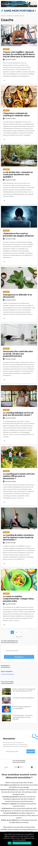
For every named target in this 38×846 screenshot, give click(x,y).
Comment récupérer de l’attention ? (23, 698)
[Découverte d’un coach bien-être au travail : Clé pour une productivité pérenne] (19, 335)
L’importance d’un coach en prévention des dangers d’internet (18, 234)
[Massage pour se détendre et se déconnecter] (19, 278)
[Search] (35, 10)
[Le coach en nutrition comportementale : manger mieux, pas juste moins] (19, 580)
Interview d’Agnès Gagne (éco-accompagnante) (21, 707)
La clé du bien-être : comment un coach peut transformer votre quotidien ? (18, 174)
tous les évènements (7, 674)
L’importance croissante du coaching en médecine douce (16, 114)
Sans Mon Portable (10, 59)
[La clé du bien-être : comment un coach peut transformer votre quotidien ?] (19, 155)
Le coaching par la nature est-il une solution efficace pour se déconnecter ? (19, 476)
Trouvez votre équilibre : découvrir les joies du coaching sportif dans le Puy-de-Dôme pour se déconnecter (19, 54)
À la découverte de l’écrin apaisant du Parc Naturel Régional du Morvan (23, 690)
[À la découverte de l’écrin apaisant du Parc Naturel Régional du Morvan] (6, 691)
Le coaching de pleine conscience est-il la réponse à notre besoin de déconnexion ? (18, 537)
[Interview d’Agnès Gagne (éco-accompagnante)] (6, 709)
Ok (9, 843)
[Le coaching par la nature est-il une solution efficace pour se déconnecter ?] (19, 457)
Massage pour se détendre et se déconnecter (17, 296)
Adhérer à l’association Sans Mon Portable (19, 782)
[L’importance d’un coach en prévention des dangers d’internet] (19, 217)
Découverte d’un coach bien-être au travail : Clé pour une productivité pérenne (18, 353)
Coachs (6, 49)
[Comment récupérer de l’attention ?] (6, 700)
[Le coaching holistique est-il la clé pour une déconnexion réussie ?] (19, 396)
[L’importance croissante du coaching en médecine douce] (19, 96)
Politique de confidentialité (21, 843)
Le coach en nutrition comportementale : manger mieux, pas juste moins (18, 598)
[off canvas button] (2, 10)
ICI (16, 822)
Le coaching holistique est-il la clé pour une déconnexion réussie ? (18, 414)
